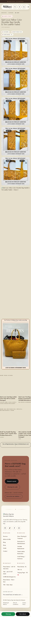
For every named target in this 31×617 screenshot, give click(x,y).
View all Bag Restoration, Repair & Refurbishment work (15, 444)
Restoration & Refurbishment (21, 542)
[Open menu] (28, 7)
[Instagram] (5, 528)
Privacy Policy (24, 603)
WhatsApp (8, 614)
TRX (14, 472)
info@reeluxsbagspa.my (9, 577)
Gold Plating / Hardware (21, 557)
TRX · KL (19, 569)
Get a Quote (22, 614)
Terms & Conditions (15, 603)
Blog (4, 542)
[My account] (19, 7)
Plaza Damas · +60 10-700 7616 (9, 568)
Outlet (4, 548)
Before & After (7, 539)
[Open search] (15, 7)
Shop (4, 545)
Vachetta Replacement (20, 547)
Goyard (11, 12)
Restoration (17, 32)
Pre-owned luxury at (12, 595)
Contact (5, 551)
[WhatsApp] (19, 528)
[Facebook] (14, 528)
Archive (4, 12)
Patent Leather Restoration (21, 552)
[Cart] (24, 7)
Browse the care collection (14, 496)
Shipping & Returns (6, 603)
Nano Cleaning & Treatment (21, 537)
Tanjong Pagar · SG (22, 574)
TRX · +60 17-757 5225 (7, 573)
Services (5, 536)
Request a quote (11, 481)
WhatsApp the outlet (12, 487)
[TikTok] (10, 528)
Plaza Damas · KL (21, 566)
